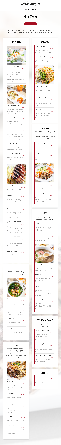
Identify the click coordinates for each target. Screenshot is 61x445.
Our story (27, 9)
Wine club (33, 9)
